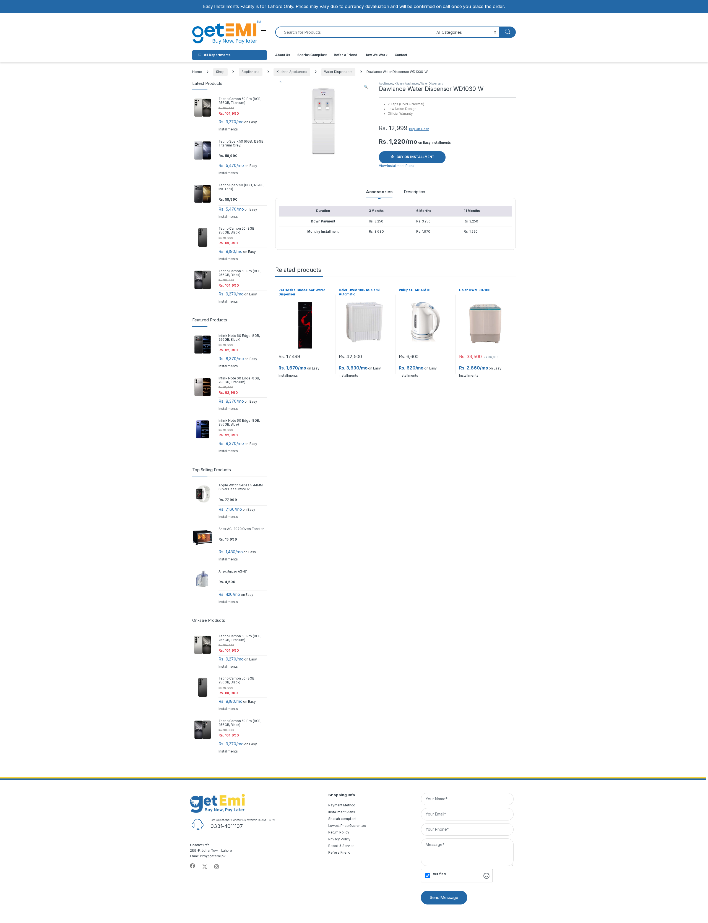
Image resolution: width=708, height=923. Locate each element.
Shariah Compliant (312, 55)
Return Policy (338, 832)
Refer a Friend (345, 55)
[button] (366, 87)
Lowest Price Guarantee (347, 826)
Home (197, 72)
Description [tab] (414, 192)
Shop (220, 72)
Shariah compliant (342, 819)
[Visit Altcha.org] (486, 875)
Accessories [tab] (379, 192)
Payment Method (341, 805)
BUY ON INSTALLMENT (415, 157)
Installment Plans (341, 812)
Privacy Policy (339, 839)
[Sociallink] (192, 866)
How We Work (376, 55)
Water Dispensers (338, 72)
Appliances (250, 72)
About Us (282, 55)
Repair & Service (341, 846)
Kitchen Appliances (292, 72)
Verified (439, 874)
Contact (401, 55)
